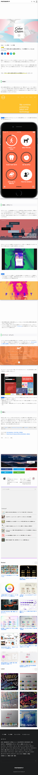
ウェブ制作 (10, 734)
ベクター (32, 751)
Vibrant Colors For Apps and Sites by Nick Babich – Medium (18, 434)
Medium (6, 427)
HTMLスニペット (14, 742)
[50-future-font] (3, 539)
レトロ (18, 753)
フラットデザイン (4, 751)
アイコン (14, 744)
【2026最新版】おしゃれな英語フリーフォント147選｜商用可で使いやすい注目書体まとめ (20, 521)
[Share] (2, 54)
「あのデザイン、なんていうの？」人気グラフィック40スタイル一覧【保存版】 (19, 516)
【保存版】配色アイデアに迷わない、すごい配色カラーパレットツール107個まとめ (9, 595)
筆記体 (9, 755)
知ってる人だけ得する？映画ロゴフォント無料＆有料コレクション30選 (28, 646)
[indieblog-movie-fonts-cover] (28, 638)
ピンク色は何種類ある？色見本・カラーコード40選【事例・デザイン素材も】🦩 (19, 535)
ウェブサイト (3, 746)
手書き (29, 753)
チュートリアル (17, 734)
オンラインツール (21, 746)
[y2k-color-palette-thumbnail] (9, 621)
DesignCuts (7, 742)
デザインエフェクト (10, 749)
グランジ (31, 746)
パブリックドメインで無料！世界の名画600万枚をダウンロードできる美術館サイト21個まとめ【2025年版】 (21, 531)
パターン (21, 749)
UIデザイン (3, 744)
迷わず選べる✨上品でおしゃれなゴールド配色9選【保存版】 (28, 579)
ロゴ (21, 753)
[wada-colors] (28, 658)
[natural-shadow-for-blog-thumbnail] (28, 588)
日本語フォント (4, 755)
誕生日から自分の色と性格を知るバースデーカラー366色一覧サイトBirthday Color (19, 512)
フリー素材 (4, 734)
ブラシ (17, 751)
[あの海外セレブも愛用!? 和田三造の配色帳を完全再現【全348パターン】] (9, 718)
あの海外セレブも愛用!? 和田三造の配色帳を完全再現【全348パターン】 (28, 666)
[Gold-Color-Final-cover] (28, 571)
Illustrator (21, 742)
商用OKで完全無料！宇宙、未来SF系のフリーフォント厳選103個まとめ (17, 539)
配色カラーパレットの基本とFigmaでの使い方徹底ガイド (28, 612)
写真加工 (25, 753)
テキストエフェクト (16, 747)
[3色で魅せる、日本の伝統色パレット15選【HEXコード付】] (28, 681)
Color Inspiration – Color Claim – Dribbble (14, 432)
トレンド (17, 749)
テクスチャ (23, 747)
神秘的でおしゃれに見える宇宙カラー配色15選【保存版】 (28, 629)
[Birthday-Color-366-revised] (3, 512)
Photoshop (27, 742)
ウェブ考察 (2, 47)
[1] (28, 604)
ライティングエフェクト (11, 753)
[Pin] (8, 54)
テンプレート (34, 747)
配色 (11, 437)
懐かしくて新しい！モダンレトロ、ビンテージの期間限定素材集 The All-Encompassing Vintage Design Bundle (25, 480)
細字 (12, 755)
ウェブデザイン (10, 746)
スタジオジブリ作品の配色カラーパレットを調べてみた (9, 576)
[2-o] (3, 521)
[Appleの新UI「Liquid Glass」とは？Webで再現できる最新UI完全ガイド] (28, 718)
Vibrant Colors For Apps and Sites (17, 427)
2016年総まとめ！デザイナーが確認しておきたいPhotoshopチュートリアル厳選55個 (12, 480)
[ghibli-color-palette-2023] (9, 569)
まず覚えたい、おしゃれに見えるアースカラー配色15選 (28, 595)
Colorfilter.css (19, 326)
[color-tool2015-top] (9, 588)
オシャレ (15, 746)
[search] (35, 489)
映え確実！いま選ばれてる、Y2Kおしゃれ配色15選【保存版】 (9, 629)
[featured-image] (9, 656)
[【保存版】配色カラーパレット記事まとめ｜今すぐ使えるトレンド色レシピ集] (9, 700)
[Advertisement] (19, 11)
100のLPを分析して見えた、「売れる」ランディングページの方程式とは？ (9, 648)
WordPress (9, 744)
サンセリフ (3, 747)
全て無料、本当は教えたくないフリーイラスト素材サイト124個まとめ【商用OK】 (19, 526)
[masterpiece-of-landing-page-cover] (9, 639)
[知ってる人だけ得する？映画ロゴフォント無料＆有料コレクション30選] (28, 700)
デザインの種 (3, 749)
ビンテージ (26, 749)
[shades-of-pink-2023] (3, 535)
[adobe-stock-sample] (3, 526)
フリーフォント (11, 751)
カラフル (27, 746)
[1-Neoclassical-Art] (3, 516)
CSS (2, 742)
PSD (32, 742)
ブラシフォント (22, 751)
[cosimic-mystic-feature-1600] (28, 621)
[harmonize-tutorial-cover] (9, 604)
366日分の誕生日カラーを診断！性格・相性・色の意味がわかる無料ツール (9, 663)
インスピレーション (26, 734)
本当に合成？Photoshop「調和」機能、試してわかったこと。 (9, 612)
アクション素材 (20, 744)
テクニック (7, 437)
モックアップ (3, 753)
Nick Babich (26, 427)
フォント (31, 749)
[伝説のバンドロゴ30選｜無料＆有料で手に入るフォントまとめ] (9, 681)
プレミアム (28, 751)
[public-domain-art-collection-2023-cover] (3, 530)
